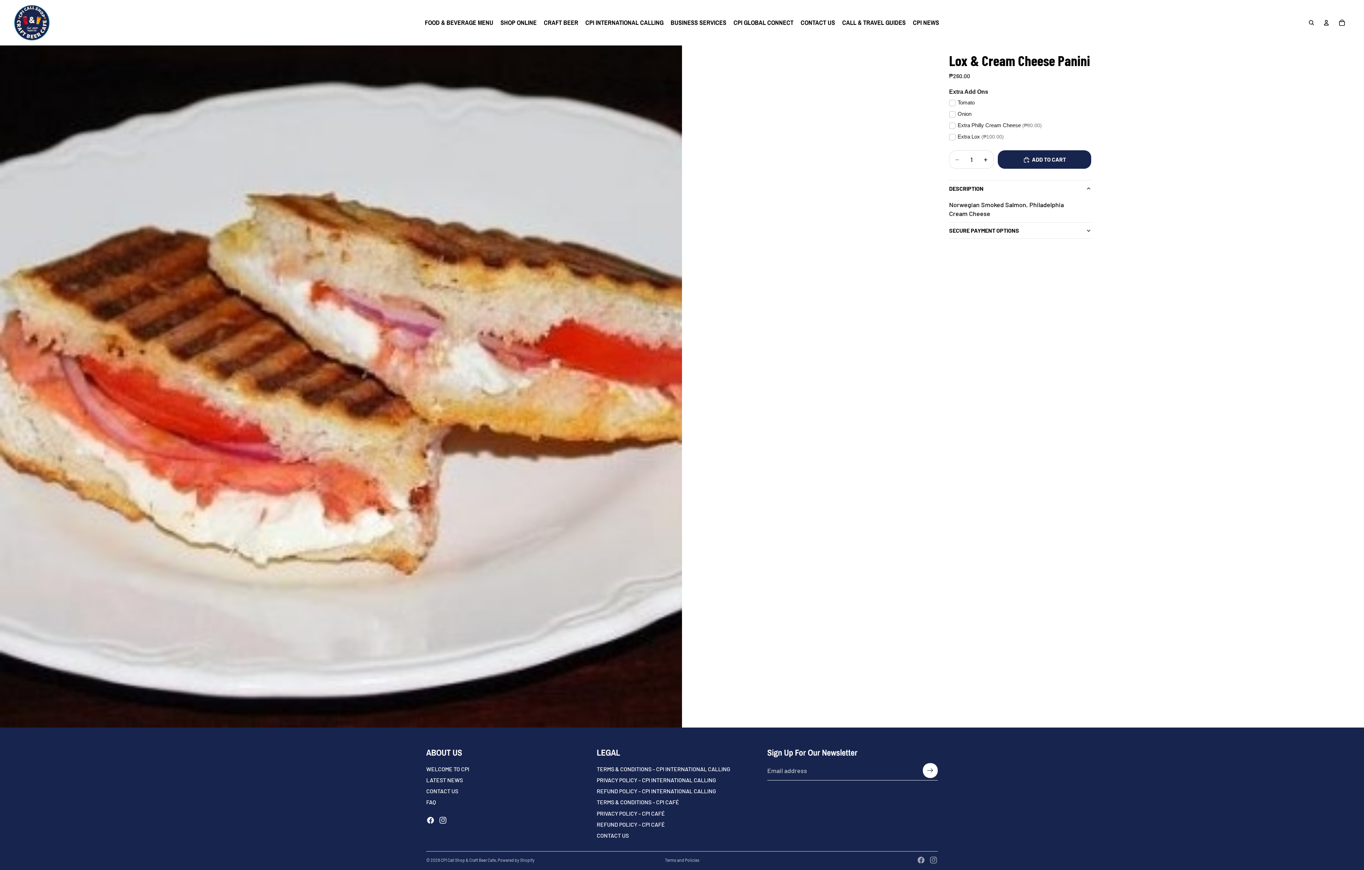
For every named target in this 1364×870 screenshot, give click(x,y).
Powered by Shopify (516, 860)
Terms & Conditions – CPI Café (638, 802)
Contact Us (613, 835)
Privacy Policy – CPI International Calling (656, 780)
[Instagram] (443, 820)
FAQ (431, 802)
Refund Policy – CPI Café (631, 824)
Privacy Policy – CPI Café (631, 813)
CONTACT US (442, 791)
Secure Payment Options (984, 230)
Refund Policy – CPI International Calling (656, 791)
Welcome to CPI (447, 769)
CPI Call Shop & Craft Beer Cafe (468, 860)
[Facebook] (430, 820)
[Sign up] (930, 770)
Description (966, 188)
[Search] (1311, 23)
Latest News (444, 780)
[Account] (1326, 23)
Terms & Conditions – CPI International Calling (663, 769)
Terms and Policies (682, 860)
